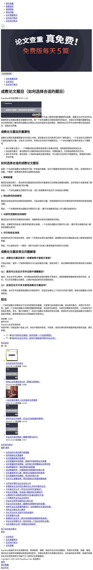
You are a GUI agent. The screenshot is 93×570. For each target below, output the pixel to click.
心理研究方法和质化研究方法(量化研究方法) (25, 495)
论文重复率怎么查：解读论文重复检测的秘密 (25, 473)
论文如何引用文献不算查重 (17, 452)
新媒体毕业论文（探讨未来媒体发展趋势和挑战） (27, 518)
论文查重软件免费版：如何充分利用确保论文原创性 (28, 464)
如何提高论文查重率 (14, 455)
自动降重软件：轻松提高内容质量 (20, 467)
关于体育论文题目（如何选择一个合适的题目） (32, 335)
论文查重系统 (11, 79)
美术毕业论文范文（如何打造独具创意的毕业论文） (34, 338)
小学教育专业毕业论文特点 (17, 498)
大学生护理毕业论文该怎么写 (18, 483)
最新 (3, 448)
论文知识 (10, 82)
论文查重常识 (11, 15)
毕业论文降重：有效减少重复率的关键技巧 (24, 492)
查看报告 (10, 6)
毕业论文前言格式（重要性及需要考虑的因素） (26, 504)
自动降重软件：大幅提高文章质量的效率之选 (25, 470)
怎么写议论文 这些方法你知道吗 (19, 513)
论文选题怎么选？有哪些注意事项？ (21, 524)
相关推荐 (5, 343)
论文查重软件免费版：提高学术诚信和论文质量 (26, 461)
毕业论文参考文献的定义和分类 (19, 501)
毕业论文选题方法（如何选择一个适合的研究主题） (28, 521)
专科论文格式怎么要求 (15, 510)
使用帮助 (10, 9)
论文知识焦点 (11, 21)
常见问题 (10, 12)
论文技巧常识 (11, 18)
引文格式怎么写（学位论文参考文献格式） (24, 489)
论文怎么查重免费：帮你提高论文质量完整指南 (26, 479)
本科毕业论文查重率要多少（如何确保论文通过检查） (29, 507)
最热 (7, 448)
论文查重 (10, 545)
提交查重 (10, 4)
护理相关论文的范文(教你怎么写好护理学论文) (26, 486)
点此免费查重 (6, 74)
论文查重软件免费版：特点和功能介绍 (22, 476)
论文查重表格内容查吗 (15, 458)
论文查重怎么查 (12, 515)
